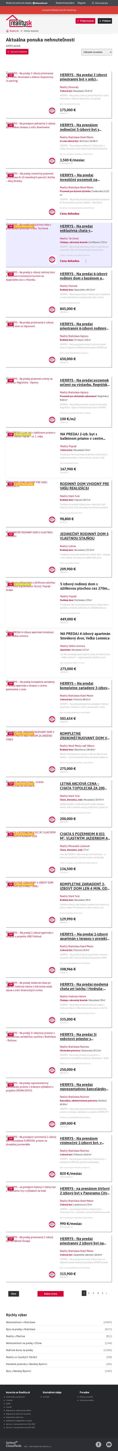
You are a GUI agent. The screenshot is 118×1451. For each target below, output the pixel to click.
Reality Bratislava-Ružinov (74, 1046)
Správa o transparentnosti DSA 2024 (20, 1424)
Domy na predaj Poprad (70, 613)
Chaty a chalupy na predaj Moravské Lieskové (78, 863)
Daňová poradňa (87, 1400)
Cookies (9, 1400)
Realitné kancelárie (65, 3)
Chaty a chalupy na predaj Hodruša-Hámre (77, 1013)
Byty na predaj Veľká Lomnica (72, 663)
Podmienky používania (15, 1397)
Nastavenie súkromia (14, 1417)
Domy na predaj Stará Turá (71, 513)
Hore (13, 1294)
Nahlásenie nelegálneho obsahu (19, 1421)
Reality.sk (14, 31)
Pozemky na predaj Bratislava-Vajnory (75, 413)
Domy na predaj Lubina (69, 563)
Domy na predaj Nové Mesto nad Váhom (76, 763)
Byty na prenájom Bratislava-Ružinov (75, 1167)
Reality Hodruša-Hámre (73, 996)
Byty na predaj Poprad (69, 463)
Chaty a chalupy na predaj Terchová (75, 255)
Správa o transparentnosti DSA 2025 (20, 1427)
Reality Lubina (68, 546)
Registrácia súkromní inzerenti (18, 1414)
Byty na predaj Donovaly (70, 104)
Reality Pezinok (68, 286)
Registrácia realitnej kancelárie (18, 1410)
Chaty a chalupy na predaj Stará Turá (75, 813)
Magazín (81, 3)
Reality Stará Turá (69, 496)
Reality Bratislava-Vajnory (74, 336)
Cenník (9, 1407)
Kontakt (46, 1397)
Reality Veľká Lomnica (72, 646)
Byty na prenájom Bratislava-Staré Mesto (76, 154)
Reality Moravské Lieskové (75, 846)
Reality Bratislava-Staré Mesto (76, 137)
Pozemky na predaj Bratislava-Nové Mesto (77, 208)
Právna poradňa (86, 1397)
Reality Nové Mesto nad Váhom (77, 745)
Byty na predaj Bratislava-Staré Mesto (75, 712)
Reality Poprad (68, 446)
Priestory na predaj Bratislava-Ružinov (75, 1063)
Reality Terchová (69, 238)
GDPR (8, 1404)
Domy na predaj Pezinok (70, 303)
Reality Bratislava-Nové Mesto (76, 187)
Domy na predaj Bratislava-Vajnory (74, 353)
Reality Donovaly (69, 87)
